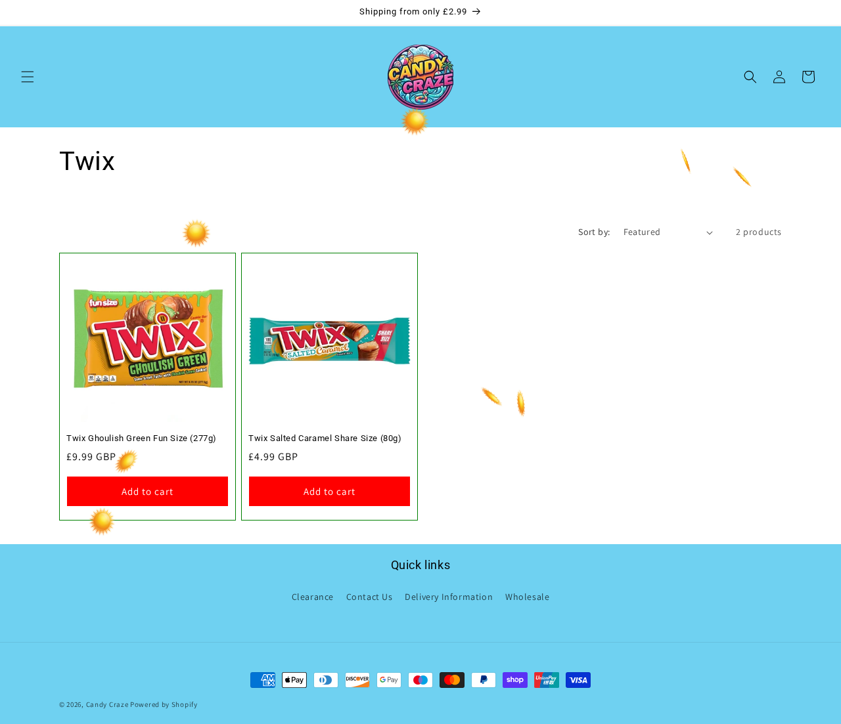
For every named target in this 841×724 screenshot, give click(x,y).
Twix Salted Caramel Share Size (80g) (325, 438)
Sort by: (594, 232)
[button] (27, 76)
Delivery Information (449, 597)
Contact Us (369, 597)
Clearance (313, 597)
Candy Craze (107, 704)
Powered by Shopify (164, 704)
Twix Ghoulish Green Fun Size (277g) (141, 438)
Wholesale (527, 597)
